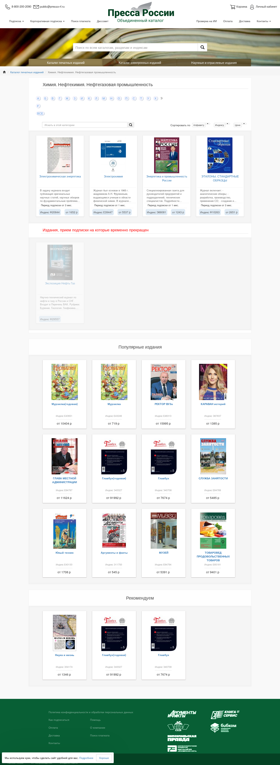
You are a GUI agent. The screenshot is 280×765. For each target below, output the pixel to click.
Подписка (15, 21)
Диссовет (102, 21)
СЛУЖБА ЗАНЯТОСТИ (213, 478)
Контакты (263, 21)
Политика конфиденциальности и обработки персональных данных (91, 712)
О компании (97, 727)
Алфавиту (198, 125)
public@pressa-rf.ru (52, 6)
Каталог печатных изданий (66, 62)
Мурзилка (114, 404)
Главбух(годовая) (114, 478)
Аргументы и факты (114, 552)
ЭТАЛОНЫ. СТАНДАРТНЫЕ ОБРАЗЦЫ (220, 178)
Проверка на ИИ (206, 21)
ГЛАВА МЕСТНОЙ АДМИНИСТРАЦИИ (64, 480)
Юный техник (65, 552)
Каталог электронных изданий (140, 62)
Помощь (95, 719)
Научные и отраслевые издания (214, 62)
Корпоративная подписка (46, 21)
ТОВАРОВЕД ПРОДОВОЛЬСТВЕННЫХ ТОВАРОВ (213, 556)
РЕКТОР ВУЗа (164, 404)
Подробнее (86, 758)
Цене (238, 125)
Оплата (228, 21)
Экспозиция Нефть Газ (60, 283)
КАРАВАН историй (213, 404)
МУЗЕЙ (163, 552)
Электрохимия (113, 176)
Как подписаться (59, 719)
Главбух (163, 478)
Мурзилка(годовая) (65, 404)
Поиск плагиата (80, 21)
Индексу (219, 125)
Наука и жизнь (64, 655)
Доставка (244, 21)
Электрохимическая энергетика (60, 176)
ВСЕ (40, 113)
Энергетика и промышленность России (166, 178)
